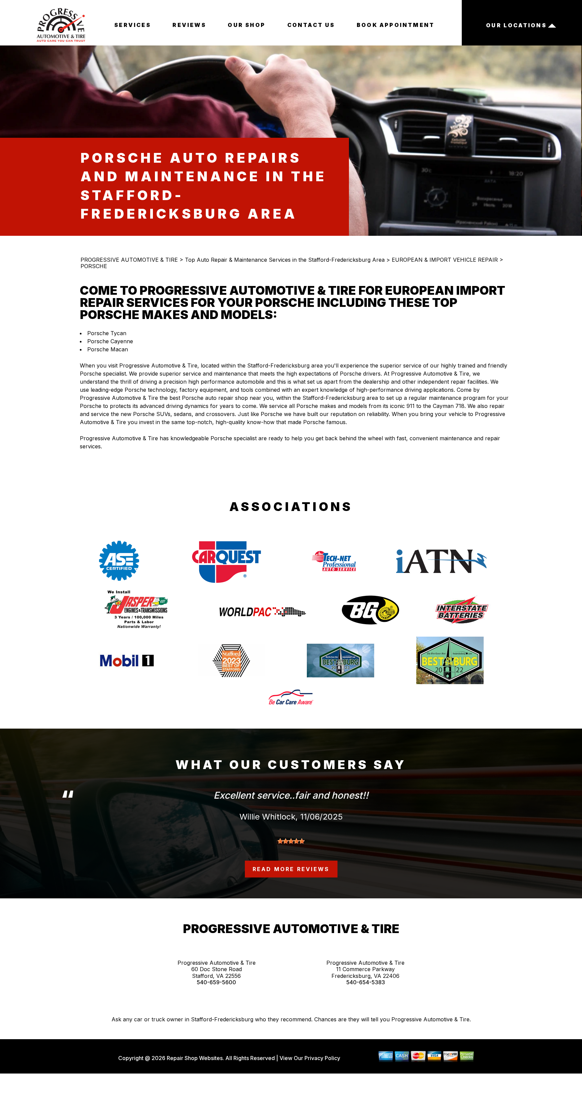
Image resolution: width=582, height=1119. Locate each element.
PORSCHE (93, 266)
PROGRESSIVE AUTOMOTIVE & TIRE (129, 259)
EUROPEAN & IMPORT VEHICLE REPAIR (445, 259)
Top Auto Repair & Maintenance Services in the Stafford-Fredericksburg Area (285, 259)
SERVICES (132, 25)
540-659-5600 (216, 982)
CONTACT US (311, 25)
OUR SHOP (246, 25)
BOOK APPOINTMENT (395, 25)
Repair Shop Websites (194, 1058)
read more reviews (291, 869)
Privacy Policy (322, 1058)
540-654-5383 (365, 982)
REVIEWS (189, 25)
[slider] (291, 841)
